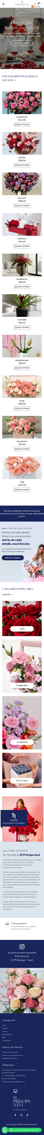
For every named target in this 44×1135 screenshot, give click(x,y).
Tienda (4, 1031)
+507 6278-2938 (10, 1078)
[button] (4, 4)
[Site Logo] (22, 4)
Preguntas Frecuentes (9, 1058)
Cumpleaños (22, 685)
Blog (3, 1037)
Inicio (4, 1025)
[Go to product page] (22, 102)
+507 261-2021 (9, 1075)
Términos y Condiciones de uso (12, 1055)
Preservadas (22, 781)
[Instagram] (21, 1115)
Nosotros (5, 1028)
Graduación (22, 742)
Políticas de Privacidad (10, 1052)
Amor (22, 629)
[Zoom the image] (22, 1090)
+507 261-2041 (20, 1075)
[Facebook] (15, 1115)
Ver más (6, 594)
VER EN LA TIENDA (22, 43)
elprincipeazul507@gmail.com (15, 1082)
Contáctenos (6, 1040)
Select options (23, 124)
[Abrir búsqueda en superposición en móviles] (35, 4)
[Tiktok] (27, 1115)
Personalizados (7, 1034)
